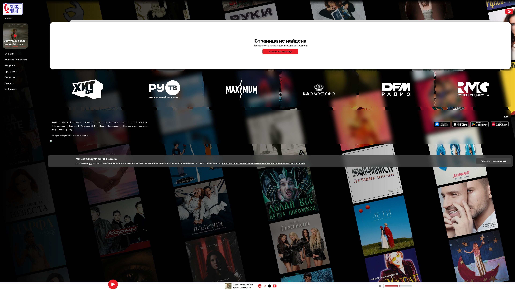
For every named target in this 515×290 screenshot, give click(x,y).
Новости (65, 122)
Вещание (72, 126)
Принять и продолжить (493, 161)
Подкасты (77, 122)
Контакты (143, 122)
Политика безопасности (109, 126)
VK (99, 122)
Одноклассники (111, 122)
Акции (71, 130)
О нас (132, 122)
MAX (124, 122)
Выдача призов (58, 130)
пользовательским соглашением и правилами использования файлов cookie (263, 163)
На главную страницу (280, 51)
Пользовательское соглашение (135, 126)
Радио (54, 122)
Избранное (89, 122)
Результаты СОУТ (88, 126)
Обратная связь (58, 126)
